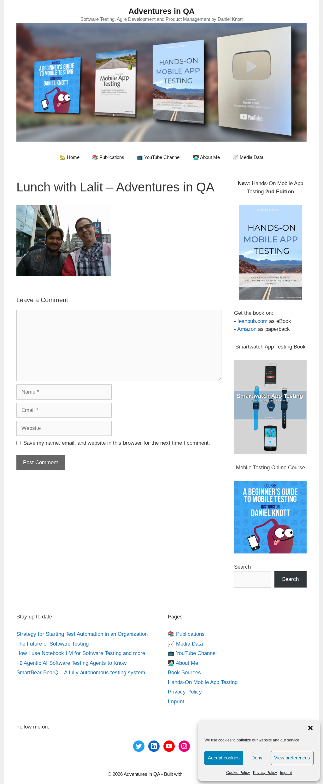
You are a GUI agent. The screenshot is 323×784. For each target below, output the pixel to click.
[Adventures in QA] (161, 82)
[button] (310, 728)
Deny (256, 757)
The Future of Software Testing (52, 644)
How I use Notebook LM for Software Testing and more (80, 653)
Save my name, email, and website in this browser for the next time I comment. (116, 443)
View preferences (292, 757)
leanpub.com (252, 321)
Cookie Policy (238, 772)
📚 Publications (108, 157)
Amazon (246, 329)
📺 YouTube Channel (158, 157)
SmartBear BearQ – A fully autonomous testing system (80, 673)
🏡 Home (69, 157)
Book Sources (184, 673)
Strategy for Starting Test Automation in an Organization (82, 634)
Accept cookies (224, 757)
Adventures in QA (161, 11)
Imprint (286, 772)
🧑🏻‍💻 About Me (206, 157)
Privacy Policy (265, 772)
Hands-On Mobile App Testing (203, 682)
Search (242, 567)
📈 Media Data (247, 157)
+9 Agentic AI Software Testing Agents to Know (71, 663)
